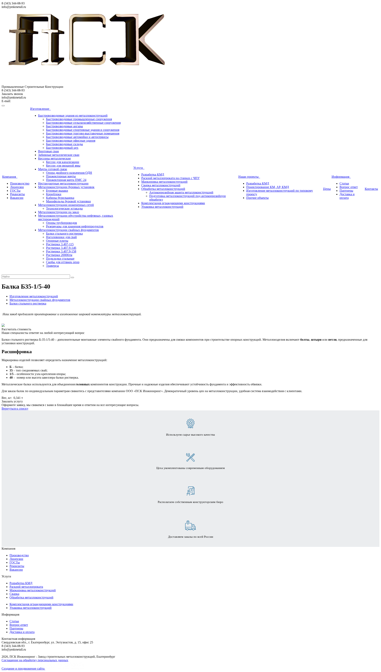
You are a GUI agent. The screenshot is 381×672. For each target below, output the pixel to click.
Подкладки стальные (60, 258)
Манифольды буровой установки (68, 201)
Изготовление (40, 108)
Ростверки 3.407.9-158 (61, 251)
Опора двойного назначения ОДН (69, 172)
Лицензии (17, 187)
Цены (327, 188)
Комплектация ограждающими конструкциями (173, 203)
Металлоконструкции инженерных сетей (66, 205)
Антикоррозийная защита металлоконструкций (181, 192)
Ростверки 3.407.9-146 (61, 247)
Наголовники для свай (61, 237)
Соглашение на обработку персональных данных (35, 660)
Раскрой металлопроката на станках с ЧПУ (170, 178)
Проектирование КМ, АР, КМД (267, 187)
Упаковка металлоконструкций (162, 206)
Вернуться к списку (15, 408)
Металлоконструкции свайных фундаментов (68, 230)
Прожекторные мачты (61, 176)
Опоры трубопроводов (61, 222)
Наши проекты (249, 176)
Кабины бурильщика (60, 197)
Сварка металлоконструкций (160, 185)
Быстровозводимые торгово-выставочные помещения (82, 133)
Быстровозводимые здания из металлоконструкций (73, 115)
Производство (19, 183)
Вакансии (16, 197)
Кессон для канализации (62, 162)
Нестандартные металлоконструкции (63, 183)
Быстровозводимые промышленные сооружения (79, 119)
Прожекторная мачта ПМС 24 (66, 180)
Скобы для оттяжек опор (62, 262)
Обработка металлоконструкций (163, 188)
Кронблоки (53, 194)
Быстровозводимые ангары (64, 126)
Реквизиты (17, 194)
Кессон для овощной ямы (63, 165)
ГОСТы (15, 190)
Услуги (138, 167)
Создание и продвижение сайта (23, 668)
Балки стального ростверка (64, 233)
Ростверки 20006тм (59, 255)
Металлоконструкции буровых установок (66, 187)
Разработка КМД (152, 174)
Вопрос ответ (349, 187)
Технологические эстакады (64, 208)
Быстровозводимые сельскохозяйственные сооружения (83, 122)
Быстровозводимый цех (62, 147)
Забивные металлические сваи (58, 155)
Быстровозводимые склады (64, 144)
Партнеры (346, 190)
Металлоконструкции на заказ (58, 212)
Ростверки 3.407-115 (60, 244)
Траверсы (52, 265)
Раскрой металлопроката (26, 586)
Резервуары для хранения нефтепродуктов (74, 226)
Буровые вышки (57, 190)
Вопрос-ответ (19, 625)
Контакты (371, 188)
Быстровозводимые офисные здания (70, 140)
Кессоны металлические (54, 158)
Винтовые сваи (48, 151)
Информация (341, 176)
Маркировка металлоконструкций (164, 181)
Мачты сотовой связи (52, 169)
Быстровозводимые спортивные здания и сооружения (82, 129)
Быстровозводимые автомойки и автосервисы (77, 137)
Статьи (344, 183)
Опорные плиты (57, 240)
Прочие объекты (257, 197)
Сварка (14, 594)
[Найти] (72, 277)
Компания (9, 176)
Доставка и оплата (347, 195)
